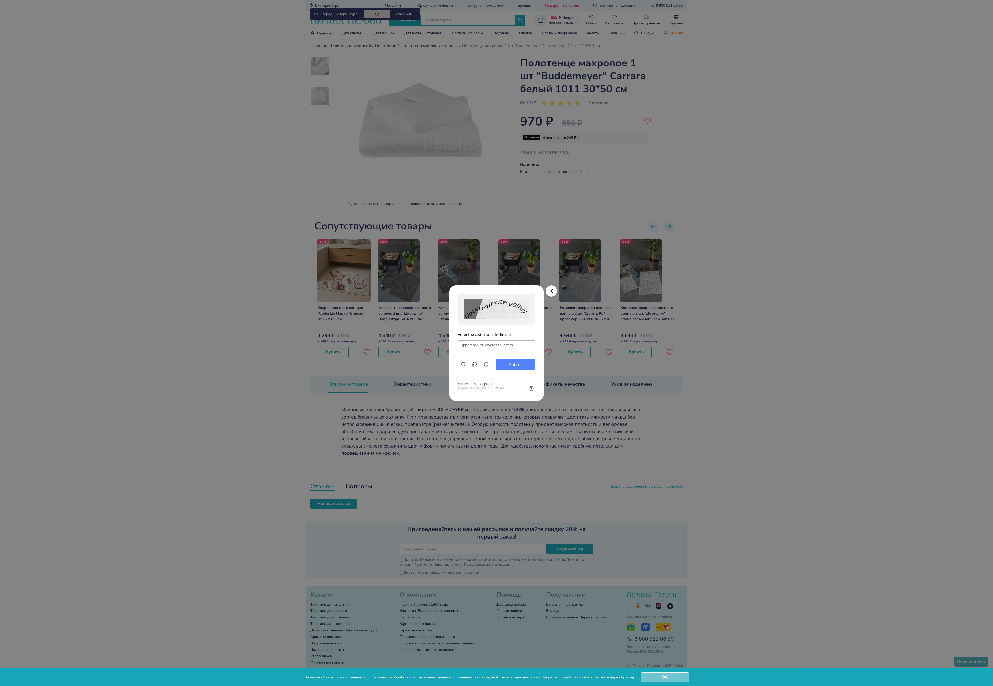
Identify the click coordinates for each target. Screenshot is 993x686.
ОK (664, 677)
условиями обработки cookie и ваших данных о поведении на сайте (431, 677)
